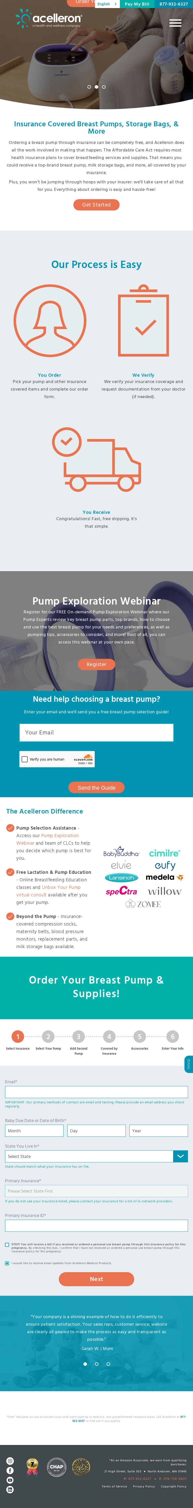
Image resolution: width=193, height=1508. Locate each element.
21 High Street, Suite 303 (122, 1471)
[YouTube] (10, 1480)
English (104, 4)
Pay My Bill (137, 4)
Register (97, 664)
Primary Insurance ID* (25, 1215)
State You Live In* (22, 1146)
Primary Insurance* (23, 1181)
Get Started (96, 205)
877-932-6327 (174, 4)
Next (96, 1279)
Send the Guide (97, 788)
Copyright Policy (174, 1486)
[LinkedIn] (10, 1489)
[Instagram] (10, 1461)
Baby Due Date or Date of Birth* (35, 1120)
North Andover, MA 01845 (167, 1471)
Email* (11, 1082)
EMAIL (188, 1064)
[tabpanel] (96, 1333)
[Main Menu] (175, 22)
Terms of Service (114, 1486)
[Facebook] (10, 1470)
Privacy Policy (144, 1486)
